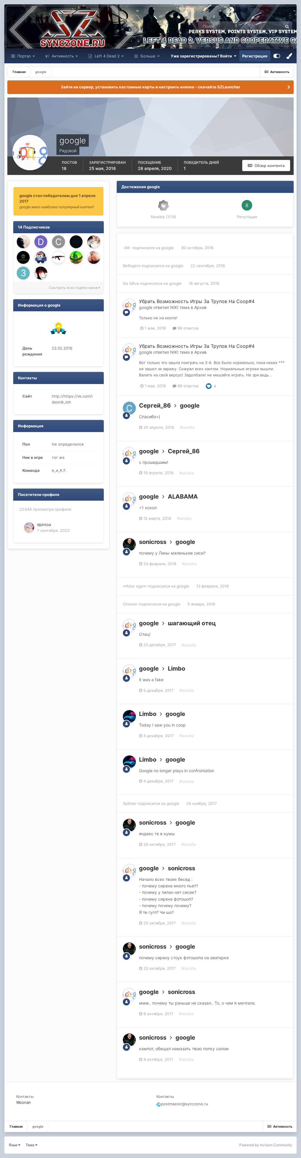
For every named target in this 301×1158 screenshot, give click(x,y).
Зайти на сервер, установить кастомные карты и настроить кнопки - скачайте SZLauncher (150, 87)
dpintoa (44, 524)
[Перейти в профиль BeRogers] (40, 257)
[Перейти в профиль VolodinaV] (76, 241)
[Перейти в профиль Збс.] (23, 273)
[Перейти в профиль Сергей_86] (129, 408)
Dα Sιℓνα (131, 283)
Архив (200, 307)
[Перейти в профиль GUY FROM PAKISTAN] (40, 273)
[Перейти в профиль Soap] (93, 241)
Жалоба (187, 427)
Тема (30, 1145)
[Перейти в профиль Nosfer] (93, 257)
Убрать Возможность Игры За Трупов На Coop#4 (197, 301)
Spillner (129, 803)
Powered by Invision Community (265, 1145)
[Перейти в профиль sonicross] (129, 544)
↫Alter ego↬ (134, 586)
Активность (62, 56)
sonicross (152, 541)
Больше (148, 56)
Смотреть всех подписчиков (74, 287)
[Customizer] (276, 56)
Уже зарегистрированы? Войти (202, 56)
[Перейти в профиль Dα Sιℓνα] (40, 241)
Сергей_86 (155, 405)
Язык (13, 1145)
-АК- (127, 247)
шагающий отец (192, 623)
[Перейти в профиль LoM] (23, 241)
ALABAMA (183, 496)
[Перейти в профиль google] (129, 305)
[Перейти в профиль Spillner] (23, 257)
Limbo (176, 668)
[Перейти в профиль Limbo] (129, 716)
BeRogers (132, 265)
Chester (130, 604)
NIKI (174, 307)
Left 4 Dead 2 (106, 56)
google (167, 247)
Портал (23, 56)
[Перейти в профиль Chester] (58, 241)
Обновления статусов (255, 26)
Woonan (23, 1102)
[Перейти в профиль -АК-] (58, 257)
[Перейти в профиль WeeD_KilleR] (76, 257)
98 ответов (187, 328)
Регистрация (254, 56)
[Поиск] (287, 26)
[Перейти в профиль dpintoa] (29, 527)
